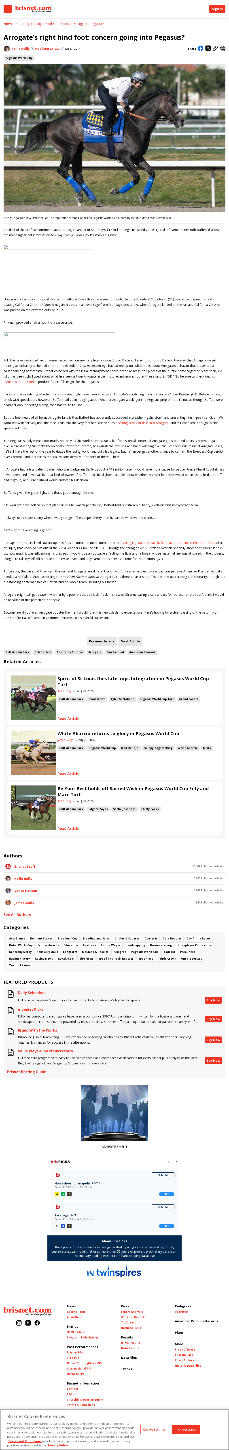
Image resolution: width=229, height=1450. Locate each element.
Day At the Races (198, 938)
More (179, 1344)
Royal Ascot (66, 958)
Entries (72, 1326)
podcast (169, 952)
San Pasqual (115, 652)
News (8, 23)
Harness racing (161, 945)
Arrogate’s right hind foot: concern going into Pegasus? (62, 23)
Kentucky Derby (20, 952)
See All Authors (17, 914)
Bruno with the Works (20, 382)
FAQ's (71, 1394)
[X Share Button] (208, 48)
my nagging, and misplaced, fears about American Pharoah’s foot (167, 542)
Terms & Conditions (81, 1405)
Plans (179, 1332)
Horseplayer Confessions (195, 945)
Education (71, 945)
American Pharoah (142, 652)
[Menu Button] (8, 9)
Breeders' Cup (68, 938)
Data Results (130, 1348)
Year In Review (19, 965)
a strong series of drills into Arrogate (142, 423)
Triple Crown (167, 958)
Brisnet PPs (75, 1352)
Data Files (129, 1357)
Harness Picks (131, 1328)
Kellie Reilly (21, 48)
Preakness (187, 952)
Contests (151, 938)
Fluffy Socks (150, 809)
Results (127, 1337)
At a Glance (17, 938)
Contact (72, 1389)
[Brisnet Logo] (33, 9)
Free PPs (73, 1358)
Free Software (185, 1349)
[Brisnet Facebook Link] (37, 1323)
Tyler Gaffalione (122, 699)
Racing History (19, 958)
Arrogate (94, 652)
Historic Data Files (188, 1366)
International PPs (79, 1368)
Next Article (130, 641)
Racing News (44, 958)
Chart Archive (184, 1360)
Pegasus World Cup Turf (157, 699)
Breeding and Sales (96, 938)
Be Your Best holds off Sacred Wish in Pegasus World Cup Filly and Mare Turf (133, 791)
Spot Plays (145, 958)
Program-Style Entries (83, 1337)
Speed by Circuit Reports (116, 958)
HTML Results (130, 1343)
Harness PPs (76, 1374)
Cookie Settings (154, 1429)
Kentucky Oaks (47, 952)
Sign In (217, 9)
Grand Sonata (189, 699)
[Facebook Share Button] (201, 49)
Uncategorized (191, 958)
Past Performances (82, 1347)
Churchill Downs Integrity (85, 1399)
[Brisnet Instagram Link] (19, 1323)
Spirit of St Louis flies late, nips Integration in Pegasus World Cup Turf (133, 681)
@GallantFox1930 (47, 49)
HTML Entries (76, 1332)
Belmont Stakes (41, 938)
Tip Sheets (128, 1322)
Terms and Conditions (25, 1441)
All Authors (75, 1317)
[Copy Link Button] (215, 49)
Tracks (126, 1369)
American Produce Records (196, 1321)
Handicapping (135, 945)
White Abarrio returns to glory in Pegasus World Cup (118, 733)
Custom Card (184, 1355)
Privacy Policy (58, 1445)
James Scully (65, 740)
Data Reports (172, 938)
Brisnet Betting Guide (26, 1072)
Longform (70, 952)
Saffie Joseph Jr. (124, 809)
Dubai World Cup (21, 945)
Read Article (68, 718)
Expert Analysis (132, 1312)
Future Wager (111, 945)
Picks (125, 1306)
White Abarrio (188, 748)
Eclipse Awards (48, 945)
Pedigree (119, 952)
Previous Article (101, 641)
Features (89, 945)
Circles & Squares (127, 938)
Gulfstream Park (17, 652)
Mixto (207, 748)
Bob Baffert (43, 652)
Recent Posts (76, 1312)
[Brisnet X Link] (28, 1323)
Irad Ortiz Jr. (130, 748)
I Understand (186, 1429)
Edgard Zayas (98, 809)
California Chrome (70, 652)
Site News (86, 958)
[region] (114, 1429)
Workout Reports (133, 1317)
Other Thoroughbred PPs (84, 1363)
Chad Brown (97, 699)
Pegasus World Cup (19, 58)
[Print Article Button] (222, 49)
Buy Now (213, 1000)
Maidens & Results (95, 952)
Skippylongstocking (158, 748)
